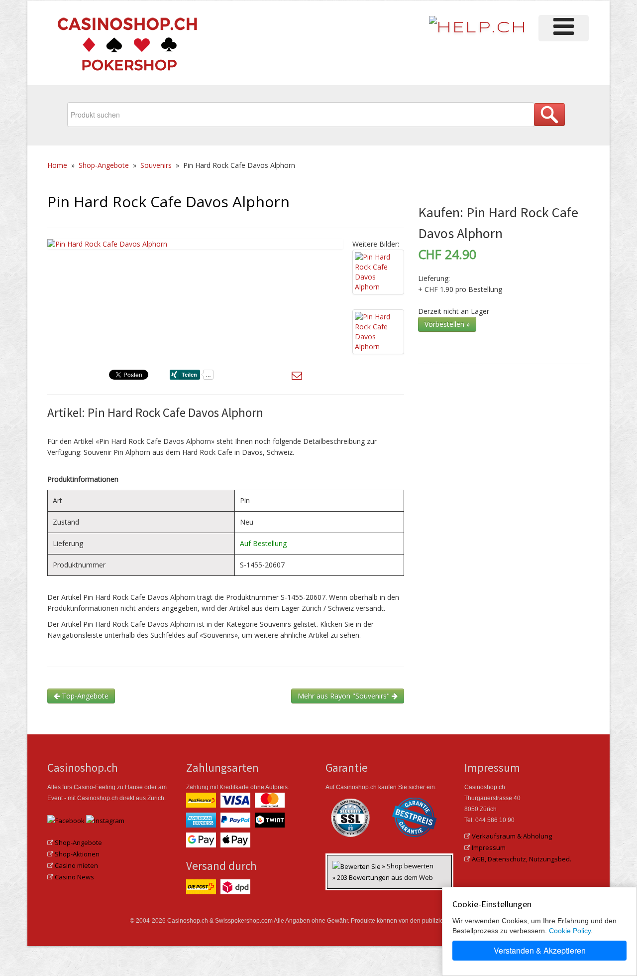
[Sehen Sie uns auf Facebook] (66, 820)
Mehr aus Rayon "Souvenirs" (345, 695)
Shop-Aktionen (77, 853)
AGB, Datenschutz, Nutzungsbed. (521, 858)
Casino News (74, 876)
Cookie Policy (570, 931)
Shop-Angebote (104, 165)
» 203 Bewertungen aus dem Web (382, 877)
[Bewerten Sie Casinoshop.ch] (357, 865)
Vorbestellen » (447, 324)
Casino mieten (76, 865)
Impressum (489, 847)
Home (57, 165)
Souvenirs (156, 165)
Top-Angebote (84, 695)
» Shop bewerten (407, 865)
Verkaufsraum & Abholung (512, 836)
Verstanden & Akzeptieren (540, 950)
